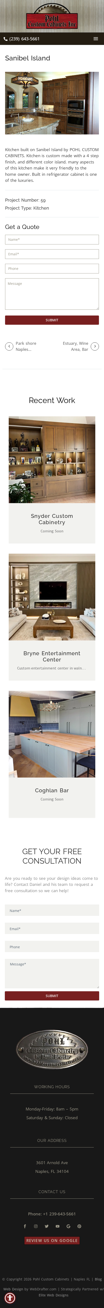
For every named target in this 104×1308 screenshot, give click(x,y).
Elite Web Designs (53, 1295)
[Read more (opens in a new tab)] (21, 39)
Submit (52, 320)
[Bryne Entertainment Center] (52, 597)
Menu (96, 38)
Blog (98, 1279)
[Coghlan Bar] (52, 734)
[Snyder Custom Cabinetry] (52, 459)
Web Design (13, 1289)
